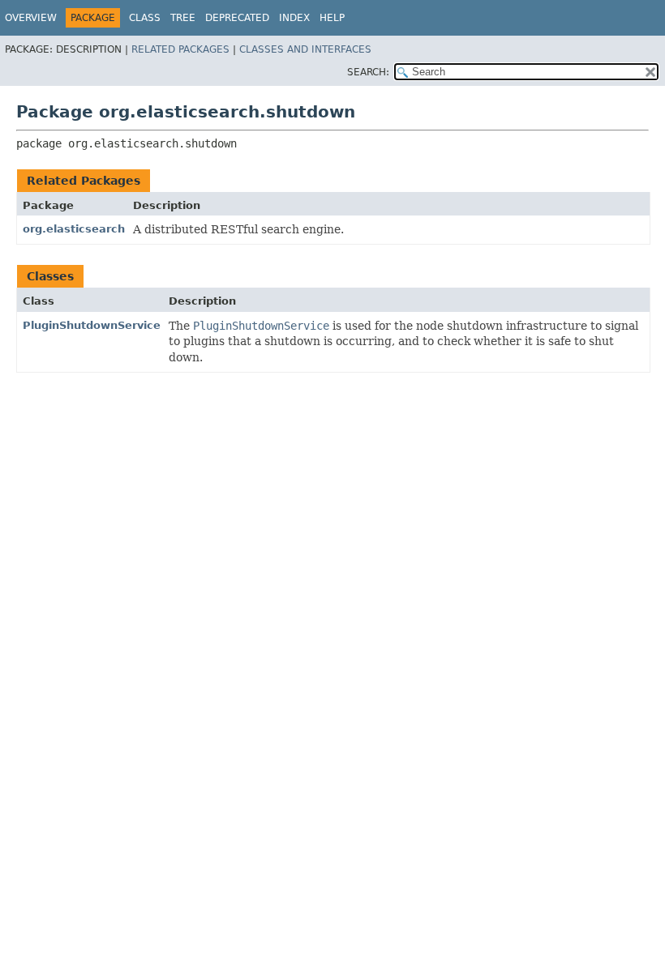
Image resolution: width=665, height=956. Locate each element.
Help (332, 17)
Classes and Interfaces (305, 49)
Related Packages (180, 49)
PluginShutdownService (92, 325)
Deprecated (237, 17)
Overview (31, 17)
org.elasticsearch (74, 229)
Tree (182, 17)
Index (294, 17)
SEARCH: (368, 72)
